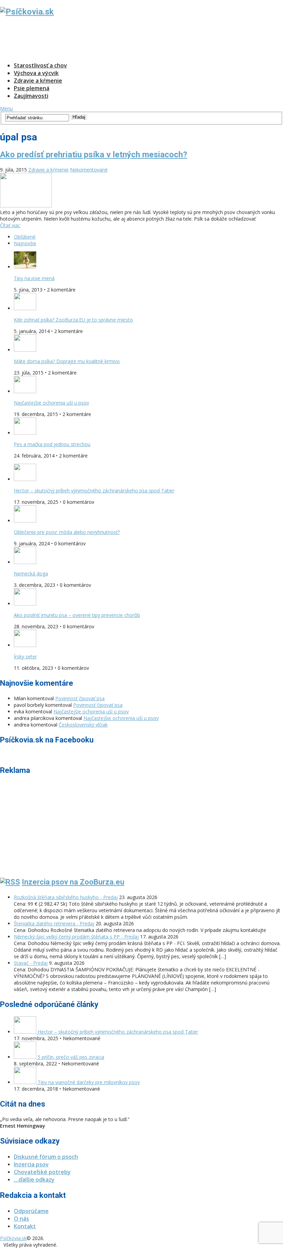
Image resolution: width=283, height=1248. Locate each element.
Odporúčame (31, 1211)
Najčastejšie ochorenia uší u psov (51, 402)
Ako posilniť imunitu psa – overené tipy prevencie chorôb (77, 615)
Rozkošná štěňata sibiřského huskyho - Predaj (66, 897)
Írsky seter (25, 656)
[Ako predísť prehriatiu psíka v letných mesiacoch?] (141, 191)
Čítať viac (10, 225)
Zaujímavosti (31, 96)
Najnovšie (25, 243)
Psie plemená (31, 88)
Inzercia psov (31, 1164)
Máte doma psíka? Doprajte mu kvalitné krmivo (67, 361)
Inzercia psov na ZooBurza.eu (73, 882)
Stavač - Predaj (31, 963)
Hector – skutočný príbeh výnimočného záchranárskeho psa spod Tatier (94, 490)
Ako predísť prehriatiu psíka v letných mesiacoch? (93, 154)
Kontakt (25, 1226)
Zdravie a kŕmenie (38, 80)
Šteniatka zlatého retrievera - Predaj (54, 923)
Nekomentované (89, 169)
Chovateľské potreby (42, 1172)
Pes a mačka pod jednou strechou (52, 444)
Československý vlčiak (83, 724)
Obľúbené (25, 236)
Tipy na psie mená (34, 278)
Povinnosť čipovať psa (80, 698)
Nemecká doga (31, 573)
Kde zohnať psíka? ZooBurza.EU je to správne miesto (73, 319)
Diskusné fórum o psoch (46, 1157)
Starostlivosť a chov (40, 65)
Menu (6, 108)
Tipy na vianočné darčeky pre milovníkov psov (88, 1082)
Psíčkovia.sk (13, 1238)
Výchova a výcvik (36, 73)
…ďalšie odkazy (34, 1179)
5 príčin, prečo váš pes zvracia (70, 1057)
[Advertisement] (125, 39)
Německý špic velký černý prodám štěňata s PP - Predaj (76, 936)
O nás (21, 1218)
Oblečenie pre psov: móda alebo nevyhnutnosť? (67, 532)
